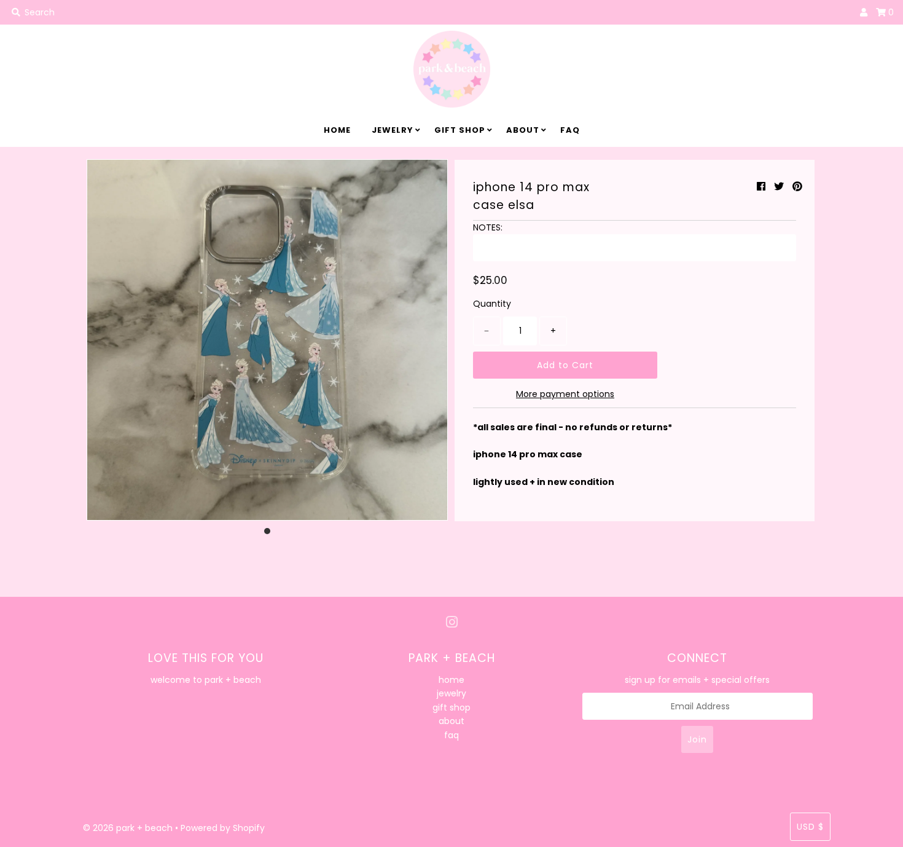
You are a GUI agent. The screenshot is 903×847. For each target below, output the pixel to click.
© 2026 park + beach (128, 828)
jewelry (392, 130)
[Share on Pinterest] (797, 186)
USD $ (810, 827)
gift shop (459, 130)
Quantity (492, 303)
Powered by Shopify (223, 828)
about (522, 130)
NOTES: (487, 227)
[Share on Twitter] (779, 186)
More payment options (565, 394)
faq (570, 130)
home (337, 130)
